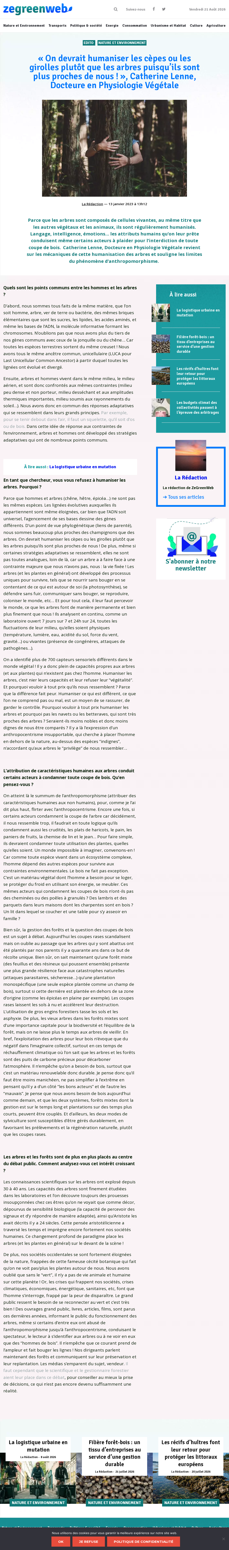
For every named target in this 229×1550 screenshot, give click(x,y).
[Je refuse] (223, 1539)
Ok (61, 1541)
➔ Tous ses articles (183, 497)
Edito (89, 43)
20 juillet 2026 (201, 1472)
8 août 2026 (48, 1457)
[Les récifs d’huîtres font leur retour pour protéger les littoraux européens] (161, 375)
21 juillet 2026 (124, 1472)
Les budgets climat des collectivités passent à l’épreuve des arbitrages (198, 407)
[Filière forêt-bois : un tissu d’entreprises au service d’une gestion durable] (161, 344)
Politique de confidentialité (143, 1541)
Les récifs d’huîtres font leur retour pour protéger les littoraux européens (197, 376)
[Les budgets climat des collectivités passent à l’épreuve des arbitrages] (161, 407)
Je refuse (88, 1541)
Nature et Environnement (122, 43)
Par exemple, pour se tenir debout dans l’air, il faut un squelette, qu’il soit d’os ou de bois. (69, 419)
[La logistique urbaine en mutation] (161, 313)
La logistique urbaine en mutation (82, 467)
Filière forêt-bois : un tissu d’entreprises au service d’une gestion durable (196, 344)
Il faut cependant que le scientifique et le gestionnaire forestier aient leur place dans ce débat (66, 1370)
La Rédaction (92, 204)
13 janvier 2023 (120, 204)
